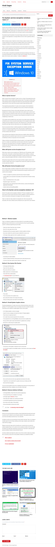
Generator (39, 55)
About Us (8, 1)
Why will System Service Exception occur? (11, 84)
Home (4, 1)
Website (26, 536)
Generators (39, 57)
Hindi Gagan (7, 5)
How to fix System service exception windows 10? (12, 85)
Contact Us (19, 1)
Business (39, 45)
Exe (38, 51)
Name (3, 536)
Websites (39, 71)
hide (13, 79)
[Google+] (22, 24)
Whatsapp (39, 75)
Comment (4, 524)
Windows (7, 14)
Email (15, 536)
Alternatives (39, 37)
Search (38, 13)
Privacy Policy (13, 1)
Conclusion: (6, 92)
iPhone (38, 61)
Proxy (38, 63)
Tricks (38, 69)
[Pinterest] (25, 24)
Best (38, 43)
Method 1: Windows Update (9, 87)
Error (38, 49)
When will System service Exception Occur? (11, 83)
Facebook (39, 53)
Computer (39, 47)
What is (38, 73)
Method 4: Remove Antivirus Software (11, 91)
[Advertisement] (19, 210)
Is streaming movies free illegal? (17, 407)
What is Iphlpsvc (8, 437)
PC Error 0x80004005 (9, 443)
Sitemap (24, 1)
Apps (38, 41)
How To (38, 59)
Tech (38, 65)
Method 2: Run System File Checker (10, 88)
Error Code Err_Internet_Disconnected (13, 440)
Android (38, 39)
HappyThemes (14, 545)
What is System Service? (8, 81)
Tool (38, 67)
